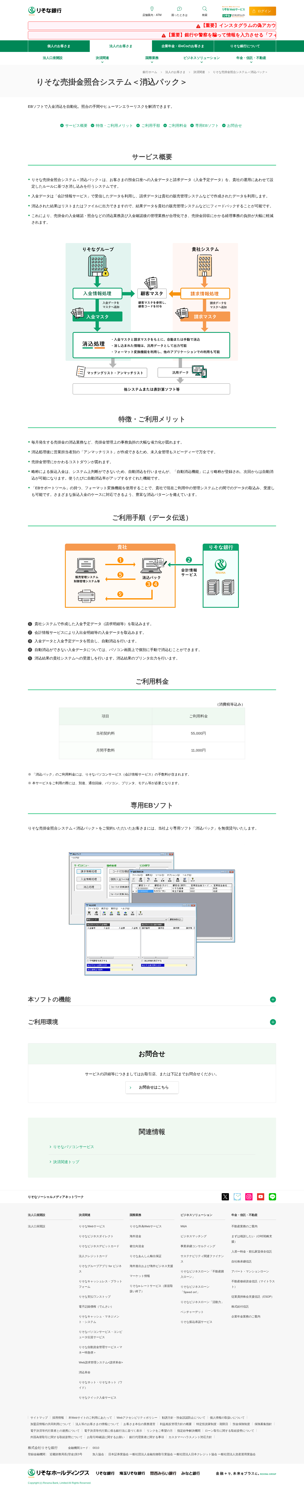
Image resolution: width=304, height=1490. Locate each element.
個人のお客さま (59, 46)
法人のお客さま (121, 46)
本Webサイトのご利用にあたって (90, 1417)
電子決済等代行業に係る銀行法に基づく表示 (113, 1430)
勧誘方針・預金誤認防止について (183, 1417)
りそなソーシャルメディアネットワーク (56, 1197)
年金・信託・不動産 (244, 1215)
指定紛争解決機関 (188, 1430)
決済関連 (84, 1215)
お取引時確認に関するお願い (106, 1437)
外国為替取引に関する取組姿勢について (56, 1437)
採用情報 (58, 1417)
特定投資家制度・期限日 (212, 1424)
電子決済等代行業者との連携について (55, 1430)
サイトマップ (39, 1417)
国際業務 (135, 1215)
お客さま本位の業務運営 (139, 1424)
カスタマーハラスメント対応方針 (190, 1437)
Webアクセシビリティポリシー (137, 1417)
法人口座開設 (36, 1215)
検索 (204, 15)
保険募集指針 (263, 1424)
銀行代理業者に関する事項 (146, 1437)
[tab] (152, 1000)
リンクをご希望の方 (160, 1430)
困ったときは (179, 15)
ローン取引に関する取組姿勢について (229, 1430)
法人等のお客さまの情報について (97, 1424)
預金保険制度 (241, 1424)
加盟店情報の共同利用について (50, 1424)
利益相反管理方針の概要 (176, 1424)
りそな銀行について (245, 46)
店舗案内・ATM (152, 15)
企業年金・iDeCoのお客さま (183, 46)
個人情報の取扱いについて (227, 1417)
